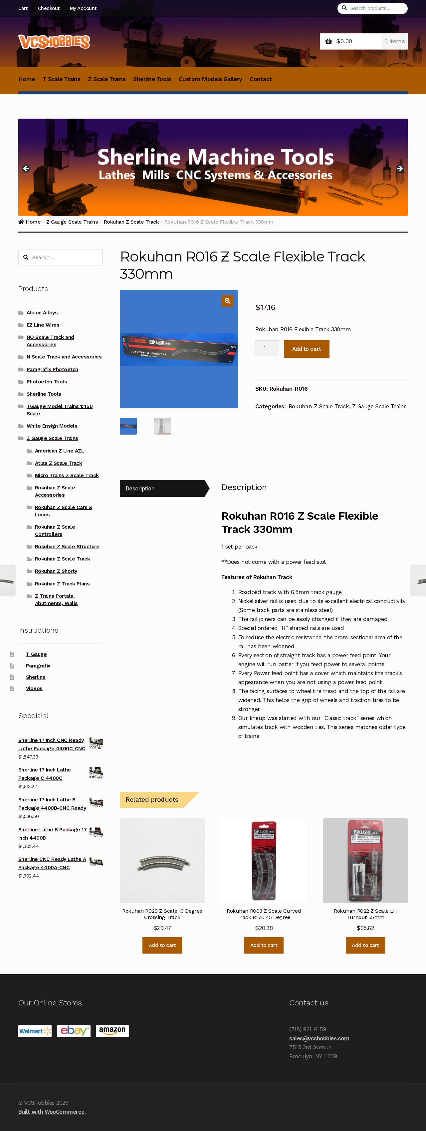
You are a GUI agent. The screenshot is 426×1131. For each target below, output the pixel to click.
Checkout (49, 8)
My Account (83, 8)
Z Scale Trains (106, 79)
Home (26, 79)
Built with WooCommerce (51, 1111)
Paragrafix (38, 666)
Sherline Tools (152, 79)
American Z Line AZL (59, 451)
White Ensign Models (52, 426)
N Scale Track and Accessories (64, 357)
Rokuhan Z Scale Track (319, 406)
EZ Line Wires (43, 325)
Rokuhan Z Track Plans (62, 584)
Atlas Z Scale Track (58, 463)
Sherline (36, 677)
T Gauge (36, 654)
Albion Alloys (42, 313)
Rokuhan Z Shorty (56, 571)
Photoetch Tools (47, 382)
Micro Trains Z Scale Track (67, 475)
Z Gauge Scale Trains (379, 406)
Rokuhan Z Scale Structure (67, 547)
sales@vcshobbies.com (319, 1038)
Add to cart (306, 349)
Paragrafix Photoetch (52, 369)
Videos (34, 688)
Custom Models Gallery (210, 79)
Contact (261, 79)
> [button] (399, 169)
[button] (227, 301)
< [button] (27, 169)
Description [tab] (140, 488)
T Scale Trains (61, 79)
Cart (23, 8)
